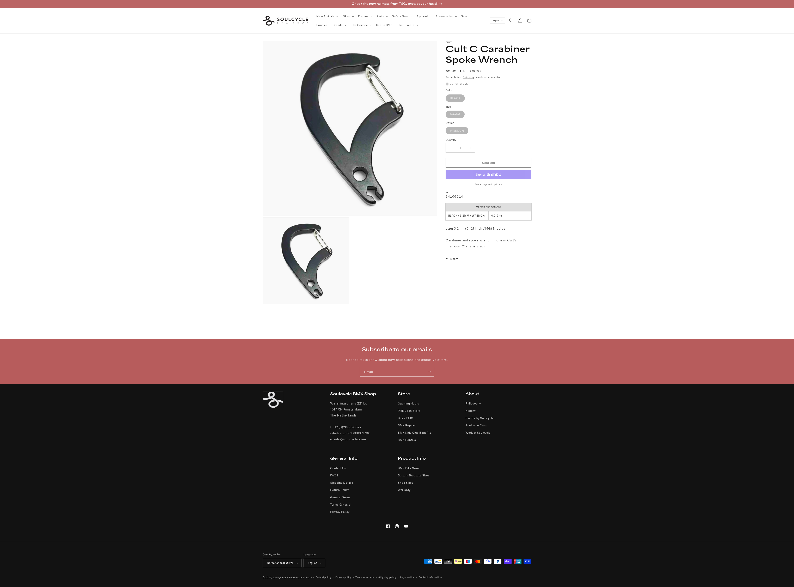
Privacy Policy (339, 512)
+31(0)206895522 (347, 427)
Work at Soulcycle (477, 432)
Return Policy (339, 490)
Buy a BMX (405, 418)
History (470, 411)
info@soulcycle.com (350, 439)
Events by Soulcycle (479, 418)
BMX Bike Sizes (409, 468)
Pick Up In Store (409, 411)
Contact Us (338, 468)
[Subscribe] (429, 372)
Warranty (404, 490)
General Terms (340, 497)
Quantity (451, 140)
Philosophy (473, 403)
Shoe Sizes (405, 482)
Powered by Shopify (300, 577)
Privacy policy (343, 577)
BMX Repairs (407, 425)
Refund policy (323, 577)
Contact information (430, 577)
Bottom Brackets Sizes (414, 475)
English (496, 20)
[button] (327, 16)
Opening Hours (408, 403)
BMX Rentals (407, 440)
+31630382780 (358, 433)
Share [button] (454, 259)
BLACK (457, 99)
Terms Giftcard (340, 504)
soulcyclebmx (280, 577)
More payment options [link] (488, 184)
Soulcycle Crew (476, 425)
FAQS (334, 475)
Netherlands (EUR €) (280, 563)
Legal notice (407, 577)
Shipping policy (387, 577)
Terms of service (364, 577)
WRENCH (459, 131)
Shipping (468, 77)
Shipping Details (341, 482)
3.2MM (457, 115)
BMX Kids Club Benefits (414, 432)
